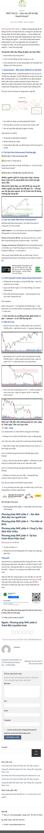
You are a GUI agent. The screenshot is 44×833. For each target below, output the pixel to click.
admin (32, 22)
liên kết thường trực (35, 639)
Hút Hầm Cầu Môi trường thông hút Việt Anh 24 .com (21, 775)
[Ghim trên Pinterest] (27, 632)
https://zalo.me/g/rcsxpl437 (14, 617)
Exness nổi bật (16, 265)
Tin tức (22, 10)
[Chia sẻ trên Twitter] (20, 632)
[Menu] (3, 3)
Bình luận (7, 683)
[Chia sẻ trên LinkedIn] (31, 632)
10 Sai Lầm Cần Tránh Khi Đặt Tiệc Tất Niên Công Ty (20, 766)
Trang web (7, 720)
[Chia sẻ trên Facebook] (16, 632)
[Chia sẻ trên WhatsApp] (12, 632)
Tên (5, 701)
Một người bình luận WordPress (13, 794)
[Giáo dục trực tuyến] (22, 3)
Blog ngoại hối (7, 542)
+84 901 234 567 (18, 820)
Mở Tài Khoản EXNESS (38, 269)
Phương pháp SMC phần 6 (11, 29)
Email (6, 711)
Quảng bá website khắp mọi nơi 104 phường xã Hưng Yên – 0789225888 (11, 662)
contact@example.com (17, 824)
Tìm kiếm (4, 747)
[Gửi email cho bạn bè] (24, 632)
